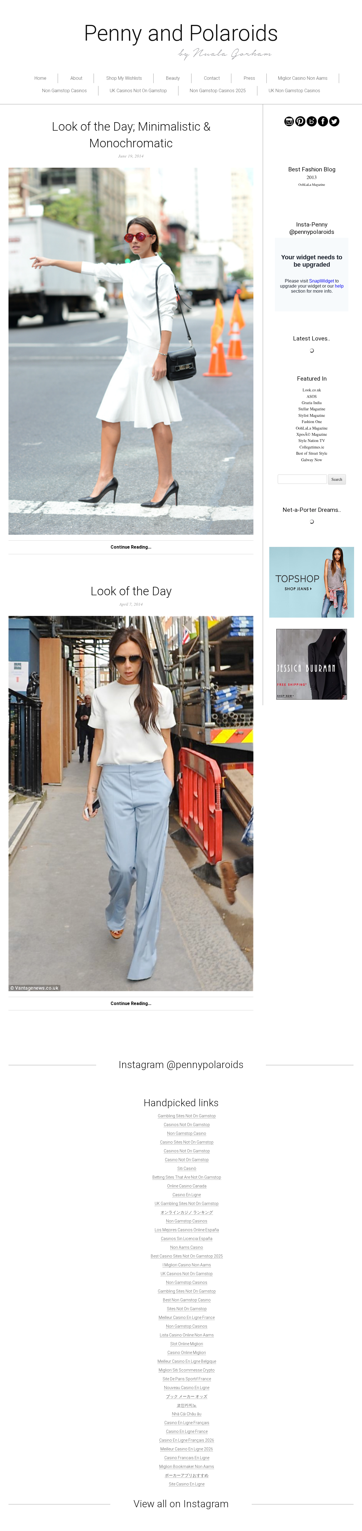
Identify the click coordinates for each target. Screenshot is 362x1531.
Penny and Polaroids (181, 33)
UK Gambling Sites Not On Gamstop (187, 1203)
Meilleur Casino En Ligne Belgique (187, 1361)
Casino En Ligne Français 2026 (186, 1440)
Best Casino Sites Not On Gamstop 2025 (187, 1256)
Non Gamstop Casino (186, 1133)
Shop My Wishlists (124, 78)
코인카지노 (187, 1405)
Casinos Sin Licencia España (186, 1238)
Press (249, 78)
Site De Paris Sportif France (187, 1379)
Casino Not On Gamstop (187, 1159)
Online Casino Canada (186, 1186)
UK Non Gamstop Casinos (294, 90)
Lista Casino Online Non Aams (187, 1335)
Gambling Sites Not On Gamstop (187, 1116)
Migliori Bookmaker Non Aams (186, 1466)
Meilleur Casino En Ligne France (187, 1317)
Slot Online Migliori (186, 1344)
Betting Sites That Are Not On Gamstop (186, 1177)
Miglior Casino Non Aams (302, 78)
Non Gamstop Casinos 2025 (218, 90)
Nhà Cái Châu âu (186, 1414)
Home (40, 78)
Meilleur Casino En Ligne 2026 (186, 1449)
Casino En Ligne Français (186, 1422)
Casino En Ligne (187, 1195)
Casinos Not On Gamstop (187, 1124)
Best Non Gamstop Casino (187, 1300)
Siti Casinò (186, 1168)
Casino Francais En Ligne (186, 1457)
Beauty (173, 78)
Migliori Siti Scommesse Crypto (187, 1370)
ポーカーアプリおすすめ (186, 1475)
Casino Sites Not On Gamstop (187, 1142)
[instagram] (289, 120)
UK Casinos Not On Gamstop (138, 90)
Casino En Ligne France (187, 1431)
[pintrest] (300, 120)
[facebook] (323, 120)
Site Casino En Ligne (186, 1484)
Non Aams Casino (186, 1247)
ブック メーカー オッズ (186, 1396)
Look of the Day (131, 591)
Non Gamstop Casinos (64, 90)
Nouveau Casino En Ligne (186, 1387)
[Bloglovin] (312, 120)
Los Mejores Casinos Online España (187, 1230)
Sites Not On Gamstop (187, 1308)
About (76, 78)
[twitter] (334, 120)
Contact (212, 78)
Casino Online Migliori (186, 1352)
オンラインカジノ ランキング (187, 1212)
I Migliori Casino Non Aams (187, 1265)
